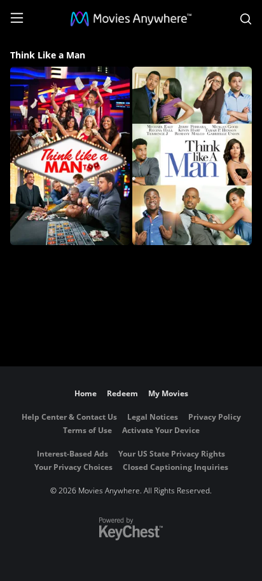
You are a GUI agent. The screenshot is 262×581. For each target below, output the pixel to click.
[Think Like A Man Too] (70, 156)
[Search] (246, 19)
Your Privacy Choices (73, 467)
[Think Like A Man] (192, 156)
